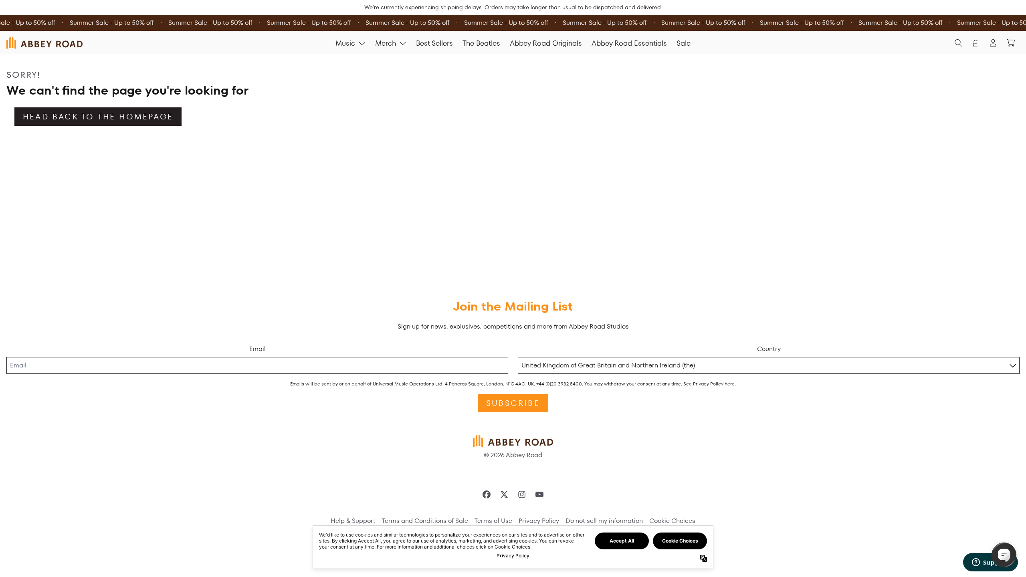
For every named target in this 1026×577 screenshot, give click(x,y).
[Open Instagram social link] (522, 494)
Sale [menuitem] (684, 43)
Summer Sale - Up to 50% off (110, 22)
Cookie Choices (672, 520)
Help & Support (353, 520)
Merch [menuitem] (385, 43)
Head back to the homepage (98, 116)
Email (257, 348)
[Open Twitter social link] (504, 494)
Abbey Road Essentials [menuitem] (629, 43)
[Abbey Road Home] (44, 42)
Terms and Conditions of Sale (425, 520)
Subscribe (513, 403)
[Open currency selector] (975, 43)
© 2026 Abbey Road (513, 455)
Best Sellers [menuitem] (434, 43)
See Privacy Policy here (709, 383)
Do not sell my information (604, 520)
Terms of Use (493, 520)
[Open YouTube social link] (539, 494)
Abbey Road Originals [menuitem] (546, 43)
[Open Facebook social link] (486, 494)
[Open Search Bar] (958, 43)
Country (769, 348)
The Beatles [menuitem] (481, 43)
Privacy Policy (539, 520)
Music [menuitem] (345, 43)
